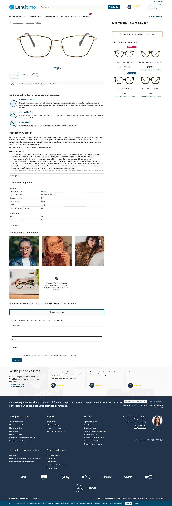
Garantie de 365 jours (53, 428)
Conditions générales (16, 434)
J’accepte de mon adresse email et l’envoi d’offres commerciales (144, 406)
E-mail (14, 347)
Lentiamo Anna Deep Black (124, 62)
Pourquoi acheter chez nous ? (56, 465)
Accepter (128, 503)
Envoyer (17, 360)
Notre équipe (50, 458)
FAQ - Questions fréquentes (55, 431)
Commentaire (16, 325)
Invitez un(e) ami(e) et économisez (95, 431)
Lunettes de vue (18, 23)
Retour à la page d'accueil (16, 498)
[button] (14, 75)
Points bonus (88, 425)
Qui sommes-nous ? (53, 455)
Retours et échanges (53, 425)
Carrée (43, 191)
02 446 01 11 (141, 425)
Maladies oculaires (15, 455)
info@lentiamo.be (140, 428)
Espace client (50, 422)
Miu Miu (38, 23)
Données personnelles (16, 441)
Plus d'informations (116, 503)
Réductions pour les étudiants (94, 438)
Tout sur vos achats (16, 422)
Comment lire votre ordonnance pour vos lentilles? (26, 458)
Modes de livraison (15, 428)
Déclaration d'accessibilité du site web (22, 438)
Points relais (13, 431)
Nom (14, 340)
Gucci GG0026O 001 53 (124, 89)
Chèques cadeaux (90, 428)
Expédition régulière (90, 422)
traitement (25, 355)
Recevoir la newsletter (155, 401)
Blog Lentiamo (51, 461)
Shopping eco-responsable (93, 444)
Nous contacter (51, 468)
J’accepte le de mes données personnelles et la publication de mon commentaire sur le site (45, 355)
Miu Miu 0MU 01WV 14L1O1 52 (150, 62)
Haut (26, 498)
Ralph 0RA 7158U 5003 (150, 89)
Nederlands (159, 2)
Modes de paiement (16, 425)
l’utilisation (135, 405)
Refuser (136, 503)
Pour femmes (30, 23)
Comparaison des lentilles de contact (21, 461)
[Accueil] (10, 22)
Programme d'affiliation (92, 441)
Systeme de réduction (91, 434)
